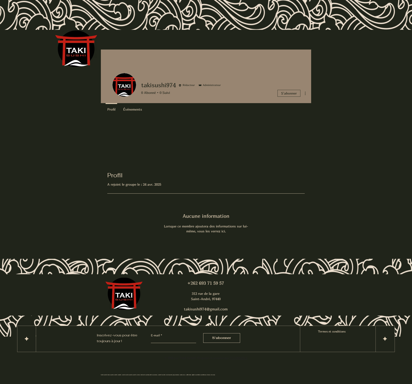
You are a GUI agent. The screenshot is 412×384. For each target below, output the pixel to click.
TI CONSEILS (238, 358)
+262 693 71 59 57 (205, 283)
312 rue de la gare (206, 293)
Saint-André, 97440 (206, 299)
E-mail (156, 335)
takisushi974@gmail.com (206, 309)
